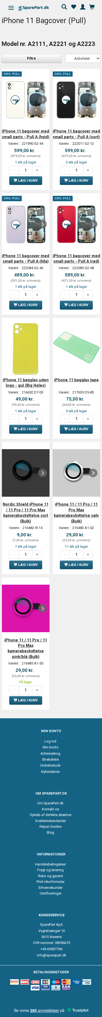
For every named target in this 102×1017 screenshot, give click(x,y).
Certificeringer (50, 893)
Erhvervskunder (51, 888)
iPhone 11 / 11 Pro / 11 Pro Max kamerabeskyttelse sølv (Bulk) (76, 512)
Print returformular (50, 882)
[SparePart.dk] (38, 8)
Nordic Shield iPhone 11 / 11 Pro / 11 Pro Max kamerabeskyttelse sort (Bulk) (25, 512)
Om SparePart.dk (50, 803)
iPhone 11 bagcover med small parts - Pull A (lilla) (25, 258)
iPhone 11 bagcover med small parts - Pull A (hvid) (25, 134)
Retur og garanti (50, 876)
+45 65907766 (51, 949)
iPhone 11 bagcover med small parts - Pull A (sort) (76, 134)
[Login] (82, 6)
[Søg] (64, 6)
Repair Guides (50, 826)
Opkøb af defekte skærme (50, 815)
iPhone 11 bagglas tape (76, 380)
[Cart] (92, 6)
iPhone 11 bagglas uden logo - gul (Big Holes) (26, 383)
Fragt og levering (50, 870)
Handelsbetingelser (50, 864)
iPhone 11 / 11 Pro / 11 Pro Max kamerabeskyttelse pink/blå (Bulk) (25, 648)
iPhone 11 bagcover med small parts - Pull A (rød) (76, 258)
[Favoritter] (73, 6)
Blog (50, 832)
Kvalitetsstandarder (50, 821)
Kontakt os (50, 809)
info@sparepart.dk (51, 955)
